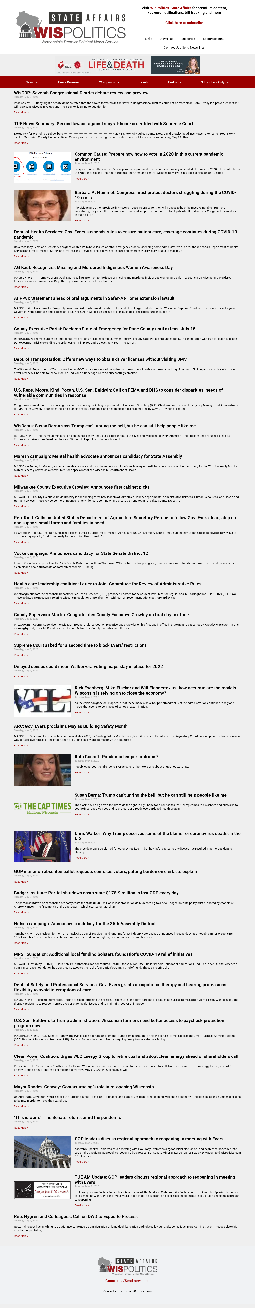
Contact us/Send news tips (127, 1281)
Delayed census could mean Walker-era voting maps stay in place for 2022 (88, 666)
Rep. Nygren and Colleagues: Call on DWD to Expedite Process (76, 1216)
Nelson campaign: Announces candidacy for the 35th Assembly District (85, 923)
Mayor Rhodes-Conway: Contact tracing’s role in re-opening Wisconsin (84, 1086)
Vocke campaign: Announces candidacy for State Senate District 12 (81, 553)
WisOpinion (107, 82)
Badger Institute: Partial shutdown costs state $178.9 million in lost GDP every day (96, 892)
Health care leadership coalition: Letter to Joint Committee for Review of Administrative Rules (107, 583)
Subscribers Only (212, 82)
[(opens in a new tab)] (42, 701)
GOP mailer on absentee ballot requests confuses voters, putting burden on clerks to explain (105, 871)
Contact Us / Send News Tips (184, 47)
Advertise (167, 39)
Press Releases (69, 82)
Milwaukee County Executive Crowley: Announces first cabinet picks (82, 487)
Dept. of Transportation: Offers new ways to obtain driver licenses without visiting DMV (100, 359)
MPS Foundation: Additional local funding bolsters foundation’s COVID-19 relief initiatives (103, 954)
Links (149, 39)
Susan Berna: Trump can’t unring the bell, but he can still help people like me (151, 795)
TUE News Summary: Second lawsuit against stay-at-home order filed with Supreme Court (103, 123)
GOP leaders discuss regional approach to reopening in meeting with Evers (149, 1138)
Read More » (21, 112)
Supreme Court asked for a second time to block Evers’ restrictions (80, 645)
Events (144, 82)
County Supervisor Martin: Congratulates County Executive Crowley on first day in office (101, 614)
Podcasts (174, 82)
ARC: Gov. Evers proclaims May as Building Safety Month (71, 726)
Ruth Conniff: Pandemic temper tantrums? (117, 756)
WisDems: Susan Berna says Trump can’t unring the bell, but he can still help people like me (105, 425)
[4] (127, 65)
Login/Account (213, 39)
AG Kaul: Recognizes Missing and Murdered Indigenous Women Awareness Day (93, 267)
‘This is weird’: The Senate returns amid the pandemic (67, 1117)
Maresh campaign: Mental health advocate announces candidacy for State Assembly (98, 456)
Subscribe (188, 39)
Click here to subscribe (184, 23)
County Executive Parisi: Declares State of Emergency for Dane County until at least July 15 (105, 328)
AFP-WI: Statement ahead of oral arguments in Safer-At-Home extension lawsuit (94, 298)
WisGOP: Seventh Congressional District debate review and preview (81, 92)
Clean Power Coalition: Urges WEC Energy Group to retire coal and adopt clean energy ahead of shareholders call (126, 1056)
